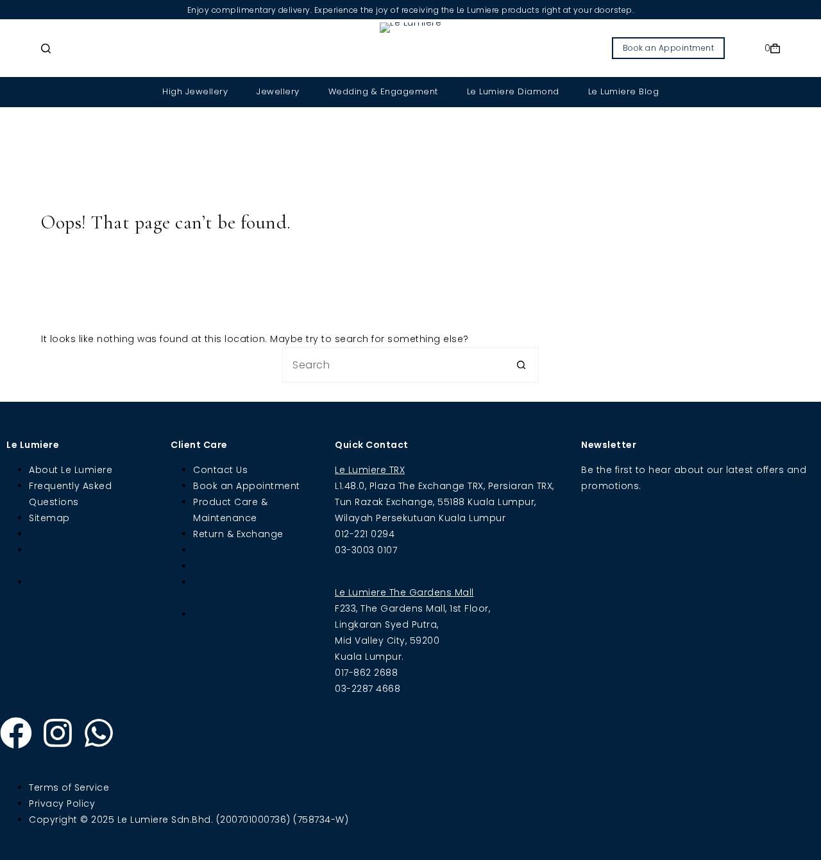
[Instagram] (58, 733)
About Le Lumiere (70, 469)
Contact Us (220, 469)
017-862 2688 (366, 672)
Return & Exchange (238, 534)
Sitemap (49, 518)
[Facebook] (16, 733)
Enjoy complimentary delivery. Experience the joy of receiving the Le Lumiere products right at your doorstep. (410, 9)
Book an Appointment (669, 47)
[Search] (46, 48)
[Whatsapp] (99, 733)
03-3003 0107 (366, 550)
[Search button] (521, 365)
